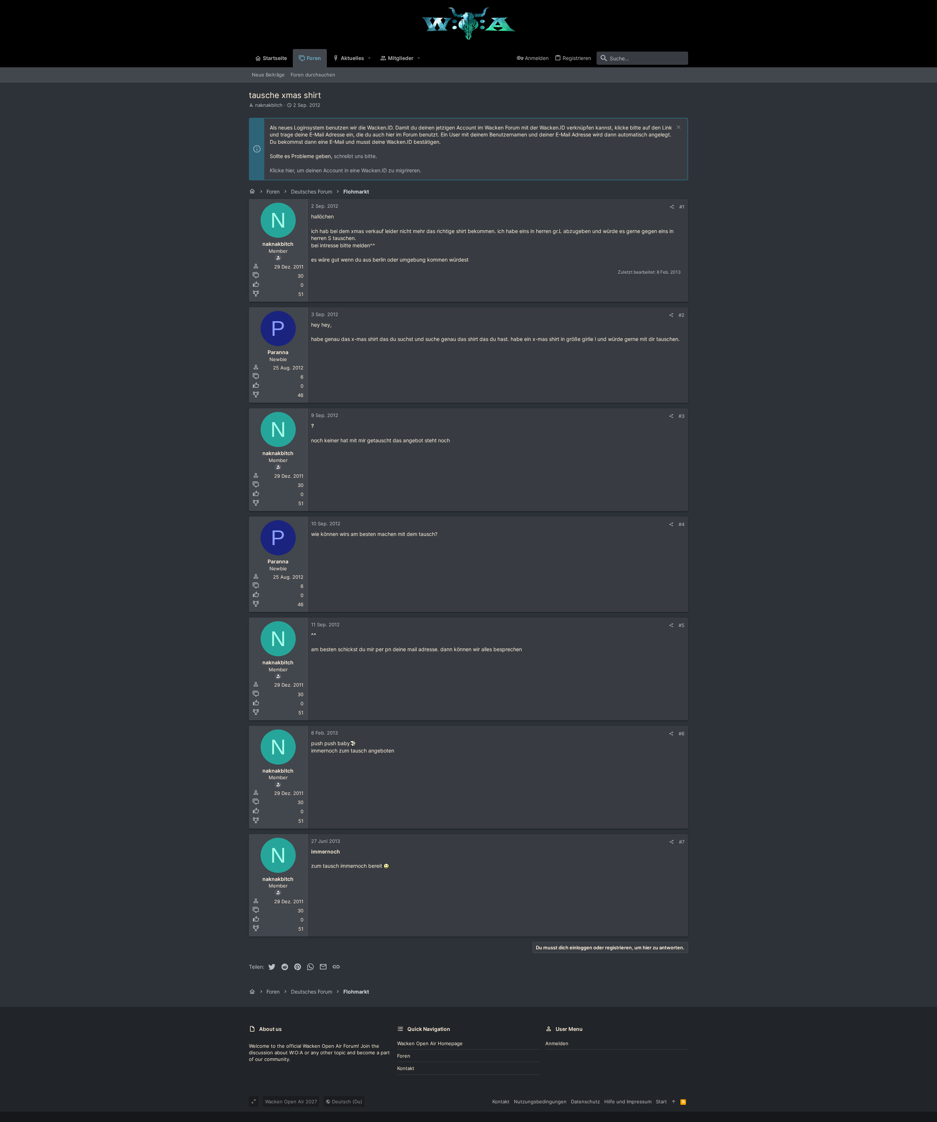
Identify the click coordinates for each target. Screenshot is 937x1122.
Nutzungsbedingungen (540, 1101)
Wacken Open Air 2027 (291, 1101)
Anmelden (556, 1043)
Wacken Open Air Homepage (430, 1043)
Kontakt (405, 1068)
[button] (369, 58)
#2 (681, 315)
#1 (681, 207)
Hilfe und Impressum (628, 1101)
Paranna (278, 352)
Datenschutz (585, 1101)
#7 (681, 842)
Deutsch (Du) (346, 1101)
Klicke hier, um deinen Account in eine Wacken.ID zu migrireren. (345, 170)
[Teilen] (672, 206)
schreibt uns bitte (355, 156)
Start (661, 1101)
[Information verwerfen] (677, 128)
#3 (681, 416)
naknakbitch (269, 105)
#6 (681, 733)
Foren (403, 1056)
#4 (681, 524)
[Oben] (673, 1101)
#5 (681, 625)
